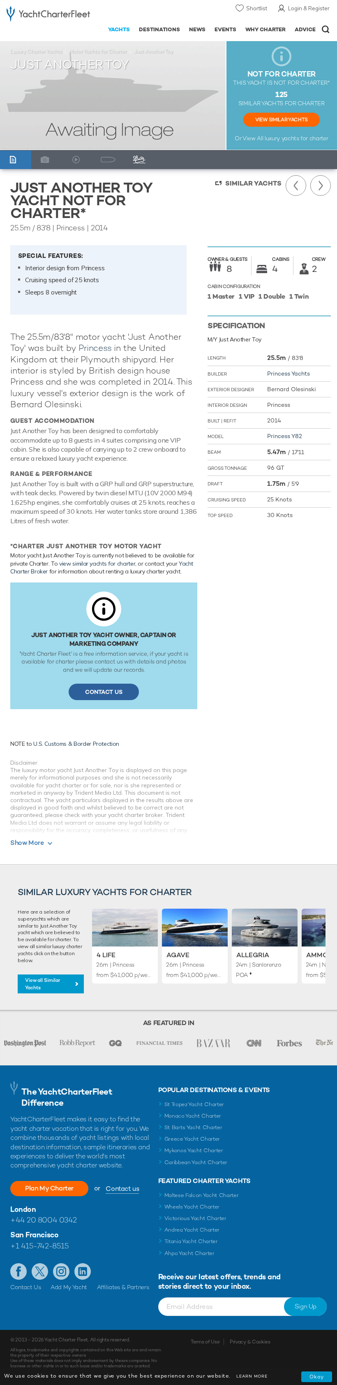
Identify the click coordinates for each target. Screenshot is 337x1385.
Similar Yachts (253, 183)
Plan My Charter (49, 1188)
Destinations (159, 29)
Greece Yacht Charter (192, 1138)
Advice (305, 29)
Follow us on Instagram (61, 1271)
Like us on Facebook (18, 1271)
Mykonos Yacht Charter (193, 1150)
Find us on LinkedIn (82, 1271)
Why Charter (265, 29)
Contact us (122, 1188)
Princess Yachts (288, 373)
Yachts (119, 29)
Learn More (252, 1376)
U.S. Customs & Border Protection (76, 743)
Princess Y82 (284, 436)
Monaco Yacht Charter (193, 1115)
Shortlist (256, 8)
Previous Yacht (296, 185)
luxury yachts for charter (296, 138)
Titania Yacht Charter (191, 1241)
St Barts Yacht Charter (193, 1127)
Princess (94, 347)
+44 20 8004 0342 (43, 1220)
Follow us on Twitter (40, 1271)
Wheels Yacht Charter (192, 1206)
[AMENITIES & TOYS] (141, 160)
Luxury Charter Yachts (36, 51)
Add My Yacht (69, 1287)
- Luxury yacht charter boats (48, 15)
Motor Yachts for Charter (98, 51)
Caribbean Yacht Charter (196, 1162)
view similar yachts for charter (97, 563)
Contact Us (103, 692)
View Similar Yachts (281, 119)
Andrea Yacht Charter (192, 1229)
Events (225, 29)
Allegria (252, 955)
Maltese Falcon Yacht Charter (201, 1195)
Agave (177, 955)
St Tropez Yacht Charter (194, 1104)
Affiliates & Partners (123, 1287)
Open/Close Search (326, 29)
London (23, 1209)
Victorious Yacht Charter (195, 1218)
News (197, 29)
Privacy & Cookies (250, 1342)
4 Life (106, 955)
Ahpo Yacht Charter (189, 1253)
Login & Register (309, 8)
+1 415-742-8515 (39, 1245)
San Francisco (34, 1234)
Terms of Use (205, 1342)
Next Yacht (320, 185)
